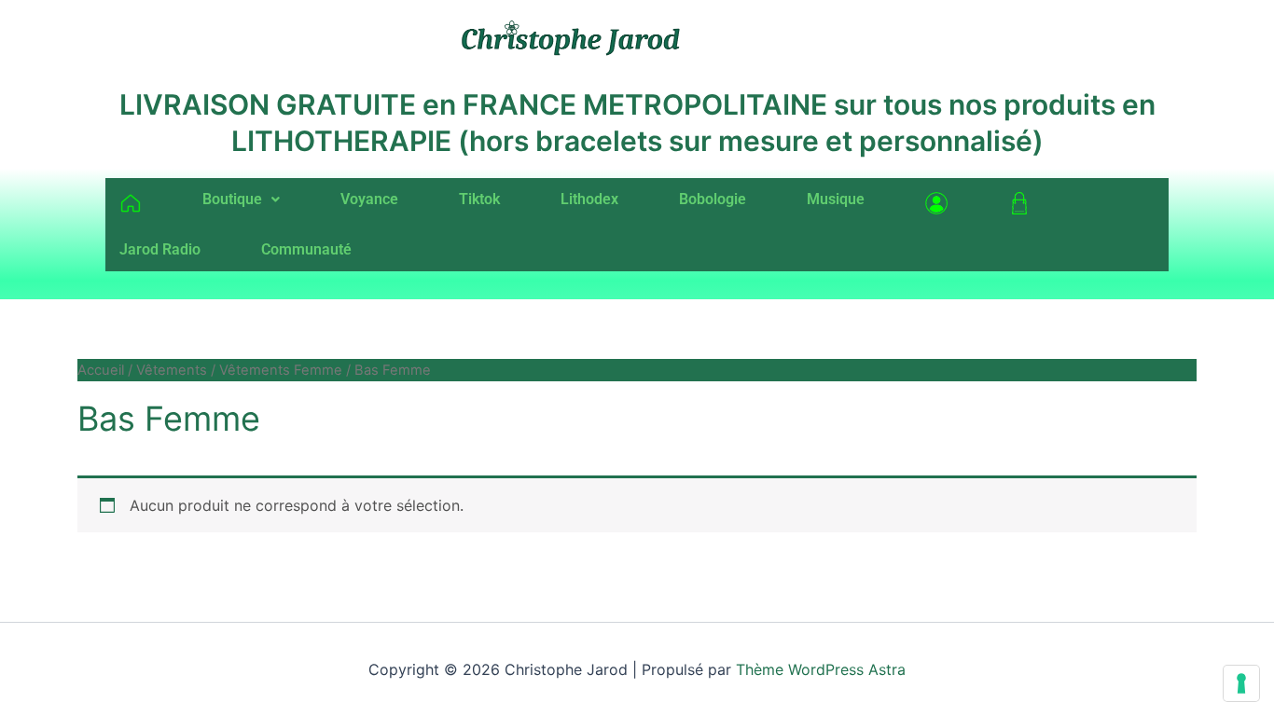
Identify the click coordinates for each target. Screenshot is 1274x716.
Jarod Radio (160, 249)
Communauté (306, 249)
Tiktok (479, 199)
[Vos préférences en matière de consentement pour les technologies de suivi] (1241, 683)
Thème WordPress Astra (821, 669)
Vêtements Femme (280, 370)
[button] (241, 199)
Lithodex (589, 199)
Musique (836, 199)
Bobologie (712, 199)
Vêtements (171, 370)
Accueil (100, 370)
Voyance (369, 199)
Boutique (232, 199)
